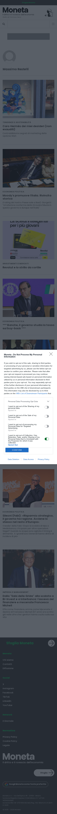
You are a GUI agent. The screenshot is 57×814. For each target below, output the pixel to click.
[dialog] (28, 407)
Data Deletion (13, 459)
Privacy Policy (43, 459)
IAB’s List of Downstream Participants (31, 393)
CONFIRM (17, 450)
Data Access (28, 459)
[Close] (51, 354)
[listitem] (28, 401)
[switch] (47, 407)
